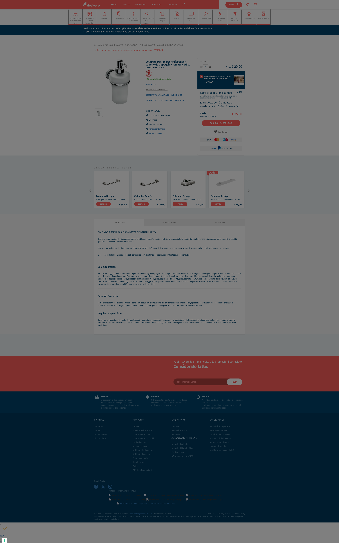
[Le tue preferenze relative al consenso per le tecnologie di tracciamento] (4, 540)
